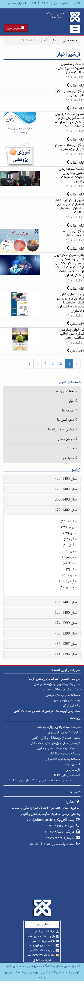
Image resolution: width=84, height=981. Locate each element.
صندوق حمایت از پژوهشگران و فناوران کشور (56, 737)
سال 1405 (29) (66, 478)
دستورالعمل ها (65, 420)
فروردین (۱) (67, 587)
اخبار (55, 40)
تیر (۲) (70, 569)
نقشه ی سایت (72, 764)
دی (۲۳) (68, 533)
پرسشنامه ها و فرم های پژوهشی (63, 694)
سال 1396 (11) (66, 654)
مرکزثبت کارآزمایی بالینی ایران (64, 732)
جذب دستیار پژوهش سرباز (66, 700)
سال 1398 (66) (66, 633)
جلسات (70, 448)
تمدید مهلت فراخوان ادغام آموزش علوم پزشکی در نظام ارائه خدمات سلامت (69, 120)
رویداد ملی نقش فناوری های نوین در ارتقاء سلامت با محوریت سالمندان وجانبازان (70, 302)
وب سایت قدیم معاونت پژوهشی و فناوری (58, 748)
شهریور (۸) (67, 557)
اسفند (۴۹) (67, 521)
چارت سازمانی (73, 769)
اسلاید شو (68, 458)
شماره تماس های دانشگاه (66, 775)
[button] (16, 28)
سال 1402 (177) (65, 510)
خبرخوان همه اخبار (16, 3)
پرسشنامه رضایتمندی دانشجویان (63, 758)
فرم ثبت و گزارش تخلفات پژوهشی (61, 689)
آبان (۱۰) (68, 545)
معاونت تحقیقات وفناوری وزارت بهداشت (58, 726)
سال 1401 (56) (66, 602)
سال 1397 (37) (66, 643)
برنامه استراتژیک (71, 705)
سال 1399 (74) (66, 623)
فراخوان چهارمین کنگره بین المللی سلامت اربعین (72, 333)
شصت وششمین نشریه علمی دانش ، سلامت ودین (70, 68)
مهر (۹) (69, 551)
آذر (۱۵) (69, 539)
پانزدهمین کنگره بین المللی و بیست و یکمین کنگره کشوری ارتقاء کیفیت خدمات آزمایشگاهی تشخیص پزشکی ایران (69, 265)
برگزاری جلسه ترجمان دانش (73, 233)
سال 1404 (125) (65, 489)
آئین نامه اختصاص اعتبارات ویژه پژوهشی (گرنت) (54, 678)
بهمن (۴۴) (67, 527)
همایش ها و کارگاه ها (61, 429)
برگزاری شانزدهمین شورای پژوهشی (69, 147)
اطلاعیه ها (68, 410)
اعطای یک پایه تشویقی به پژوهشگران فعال (57, 684)
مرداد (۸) (68, 563)
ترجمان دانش (66, 439)
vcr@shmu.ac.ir (39, 820)
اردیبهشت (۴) (66, 581)
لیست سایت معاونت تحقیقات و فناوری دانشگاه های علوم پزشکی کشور (42, 780)
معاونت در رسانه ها (63, 391)
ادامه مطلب (76, 85)
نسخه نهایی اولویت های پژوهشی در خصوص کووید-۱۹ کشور (47, 710)
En (34, 3)
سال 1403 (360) (65, 499)
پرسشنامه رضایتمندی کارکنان (64, 753)
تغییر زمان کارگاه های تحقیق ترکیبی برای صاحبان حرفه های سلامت (69, 206)
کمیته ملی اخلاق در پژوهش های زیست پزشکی (55, 743)
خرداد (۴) (68, 575)
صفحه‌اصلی (70, 40)
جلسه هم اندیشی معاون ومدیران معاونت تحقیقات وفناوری (71, 175)
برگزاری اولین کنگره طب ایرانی (69, 93)
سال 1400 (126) (65, 612)
